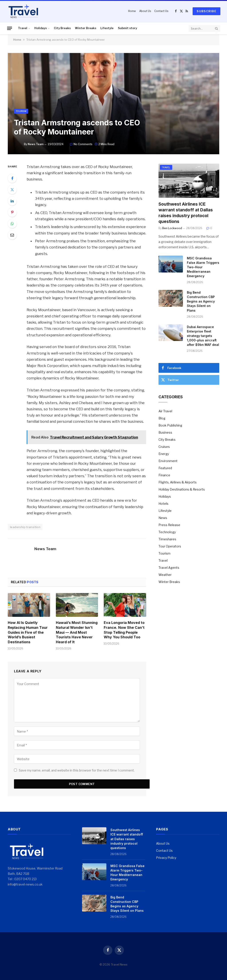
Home (132, 11)
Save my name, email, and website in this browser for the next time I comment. (77, 770)
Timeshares (167, 539)
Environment (168, 461)
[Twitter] (12, 189)
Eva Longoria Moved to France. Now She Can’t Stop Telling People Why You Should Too (124, 629)
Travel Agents (169, 567)
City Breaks (62, 28)
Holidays (40, 28)
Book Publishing (170, 425)
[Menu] (9, 28)
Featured (165, 468)
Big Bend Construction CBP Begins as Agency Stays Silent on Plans (201, 301)
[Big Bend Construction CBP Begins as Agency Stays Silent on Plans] (171, 298)
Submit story (127, 28)
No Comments (83, 144)
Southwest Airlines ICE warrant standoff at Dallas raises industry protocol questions (186, 213)
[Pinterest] (12, 212)
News (163, 518)
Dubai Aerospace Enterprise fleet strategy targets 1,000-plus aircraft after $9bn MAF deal (203, 336)
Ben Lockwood (172, 228)
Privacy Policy (166, 858)
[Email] (12, 234)
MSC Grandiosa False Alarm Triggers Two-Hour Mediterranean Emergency (203, 267)
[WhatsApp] (12, 223)
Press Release (169, 525)
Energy (164, 454)
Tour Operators (170, 546)
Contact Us (161, 11)
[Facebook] (12, 178)
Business (165, 432)
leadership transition (25, 527)
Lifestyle (107, 28)
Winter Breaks (85, 28)
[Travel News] (23, 11)
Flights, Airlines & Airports (178, 482)
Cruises (164, 447)
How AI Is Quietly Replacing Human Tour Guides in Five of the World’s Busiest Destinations (28, 632)
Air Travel (165, 411)
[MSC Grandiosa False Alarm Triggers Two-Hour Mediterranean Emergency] (171, 264)
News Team (35, 144)
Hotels (163, 503)
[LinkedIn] (12, 200)
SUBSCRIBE (206, 11)
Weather (165, 575)
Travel (22, 28)
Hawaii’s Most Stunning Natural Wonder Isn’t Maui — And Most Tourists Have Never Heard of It (77, 632)
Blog (162, 418)
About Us (145, 11)
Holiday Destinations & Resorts (182, 489)
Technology (167, 532)
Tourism (21, 111)
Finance (164, 475)
